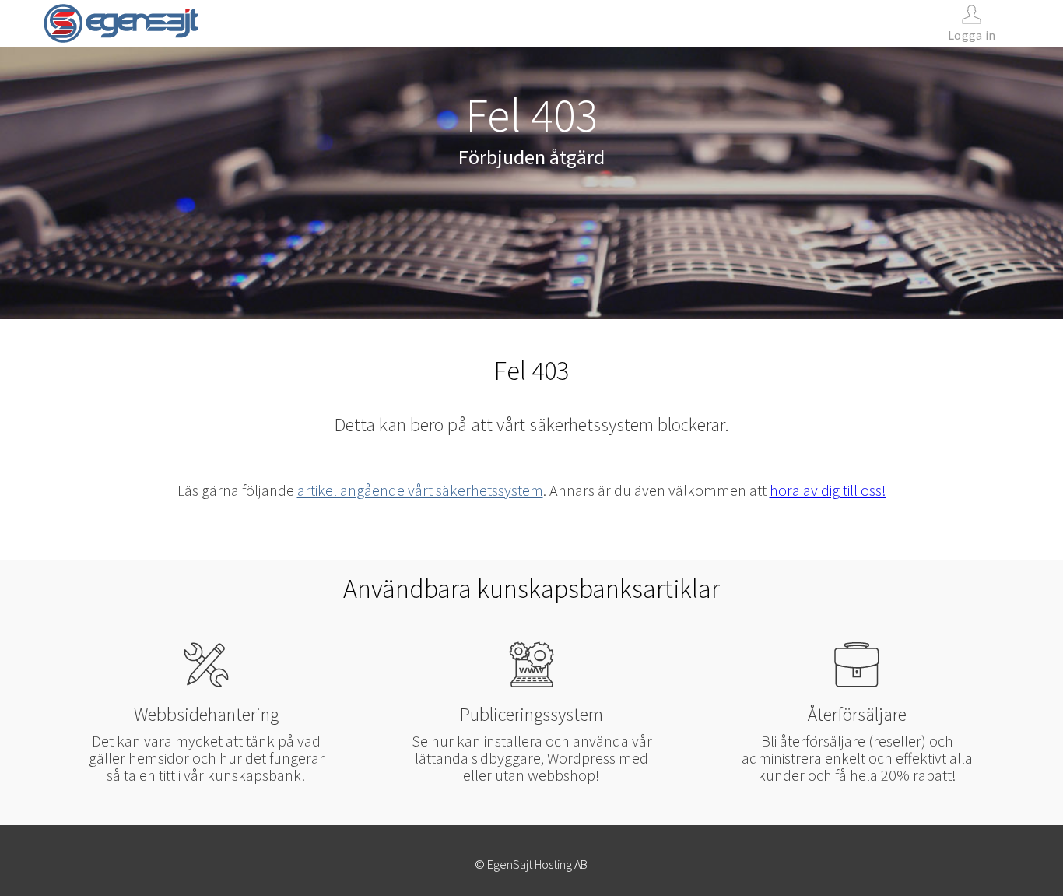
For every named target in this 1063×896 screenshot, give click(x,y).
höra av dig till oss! (828, 490)
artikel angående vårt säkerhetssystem (420, 490)
